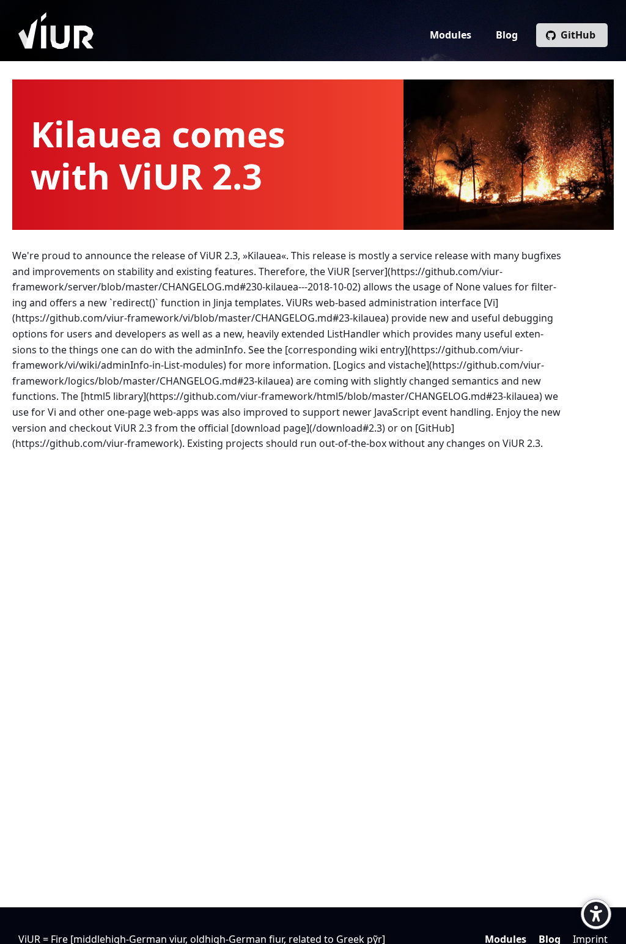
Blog (507, 35)
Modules (450, 35)
